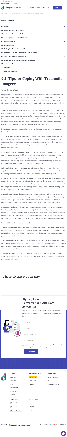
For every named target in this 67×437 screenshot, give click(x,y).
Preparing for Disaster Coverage (15, 56)
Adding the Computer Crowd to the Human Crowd (20, 52)
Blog (11, 384)
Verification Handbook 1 (15, 13)
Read (32, 8)
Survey (49, 8)
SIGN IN (57, 8)
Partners (31, 384)
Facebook (32, 410)
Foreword (7, 26)
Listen (43, 8)
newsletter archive (55, 313)
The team (13, 380)
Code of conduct (15, 415)
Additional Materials (10, 71)
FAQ (49, 380)
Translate (15, 3)
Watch (37, 8)
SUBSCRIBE (31, 352)
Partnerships (14, 387)
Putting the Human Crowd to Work (15, 49)
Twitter (31, 403)
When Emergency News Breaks (14, 30)
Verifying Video (9, 45)
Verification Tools (10, 64)
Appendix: (7, 67)
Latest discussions (53, 377)
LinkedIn (31, 406)
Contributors (32, 380)
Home (2, 13)
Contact (12, 394)
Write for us (32, 377)
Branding (13, 391)
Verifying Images (9, 41)
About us (13, 377)
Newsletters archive (53, 384)
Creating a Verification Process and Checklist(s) (19, 60)
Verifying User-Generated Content (15, 38)
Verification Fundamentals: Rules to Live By (18, 34)
